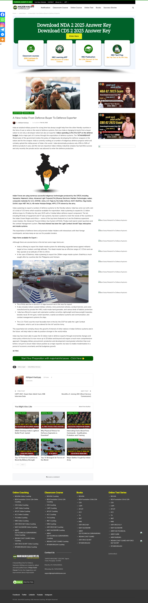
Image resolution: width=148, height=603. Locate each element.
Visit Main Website (40, 2)
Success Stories (110, 8)
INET (80, 518)
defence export (21, 367)
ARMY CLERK (115, 534)
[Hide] (1, 44)
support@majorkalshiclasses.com (55, 573)
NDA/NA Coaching (53, 496)
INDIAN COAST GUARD (86, 536)
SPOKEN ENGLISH (84, 543)
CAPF (80, 506)
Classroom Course (60, 8)
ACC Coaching (51, 514)
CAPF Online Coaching (22, 508)
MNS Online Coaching (21, 521)
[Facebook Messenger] (2, 34)
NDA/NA (81, 496)
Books (98, 8)
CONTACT (51, 2)
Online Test (88, 8)
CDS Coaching (51, 505)
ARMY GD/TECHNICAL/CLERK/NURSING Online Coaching (26, 532)
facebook (16, 595)
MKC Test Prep (117, 55)
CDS (80, 502)
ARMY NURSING (116, 537)
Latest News (17, 113)
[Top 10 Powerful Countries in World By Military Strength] (27, 447)
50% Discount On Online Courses (60, 61)
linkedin (32, 595)
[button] (74, 42)
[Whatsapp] (2, 19)
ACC (80, 512)
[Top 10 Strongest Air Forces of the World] (53, 447)
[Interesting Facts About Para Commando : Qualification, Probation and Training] (79, 420)
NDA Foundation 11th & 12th (120, 499)
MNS (80, 521)
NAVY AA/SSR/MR (84, 528)
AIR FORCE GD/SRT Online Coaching (26, 544)
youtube (40, 595)
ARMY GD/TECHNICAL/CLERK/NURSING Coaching (57, 536)
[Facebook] (2, 14)
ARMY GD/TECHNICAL (118, 531)
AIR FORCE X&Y (84, 525)
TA (80, 515)
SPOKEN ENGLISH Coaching (55, 544)
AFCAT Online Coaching (22, 511)
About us (58, 2)
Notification (45, 8)
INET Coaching (51, 521)
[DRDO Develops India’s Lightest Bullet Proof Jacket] (27, 420)
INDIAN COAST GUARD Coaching (57, 541)
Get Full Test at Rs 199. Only (117, 57)
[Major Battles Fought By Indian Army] (79, 447)
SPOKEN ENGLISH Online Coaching (26, 547)
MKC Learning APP (59, 57)
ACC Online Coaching (21, 514)
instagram (48, 595)
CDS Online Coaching (21, 505)
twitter (24, 595)
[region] (74, 45)
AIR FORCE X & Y (116, 525)
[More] (2, 39)
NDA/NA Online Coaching (23, 496)
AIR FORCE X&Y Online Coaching (25, 524)
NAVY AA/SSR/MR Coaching (56, 530)
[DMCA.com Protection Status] (23, 582)
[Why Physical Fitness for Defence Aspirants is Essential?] (53, 420)
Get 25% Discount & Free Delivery (88, 60)
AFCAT (81, 509)
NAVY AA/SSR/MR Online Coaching (26, 527)
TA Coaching (51, 518)
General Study (29, 113)
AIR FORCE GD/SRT (85, 540)
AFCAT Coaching (52, 511)
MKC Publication (88, 57)
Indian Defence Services (34, 367)
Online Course (76, 8)
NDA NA (113, 496)
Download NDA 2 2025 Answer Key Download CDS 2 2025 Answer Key (74, 27)
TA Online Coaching (21, 518)
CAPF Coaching (52, 508)
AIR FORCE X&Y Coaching (55, 527)
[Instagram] (2, 24)
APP (65, 2)
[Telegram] (2, 29)
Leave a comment (54, 477)
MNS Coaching (51, 524)
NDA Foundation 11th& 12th (88, 499)
